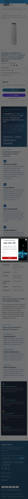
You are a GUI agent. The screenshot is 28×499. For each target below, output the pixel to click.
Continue (9, 258)
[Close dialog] (26, 239)
